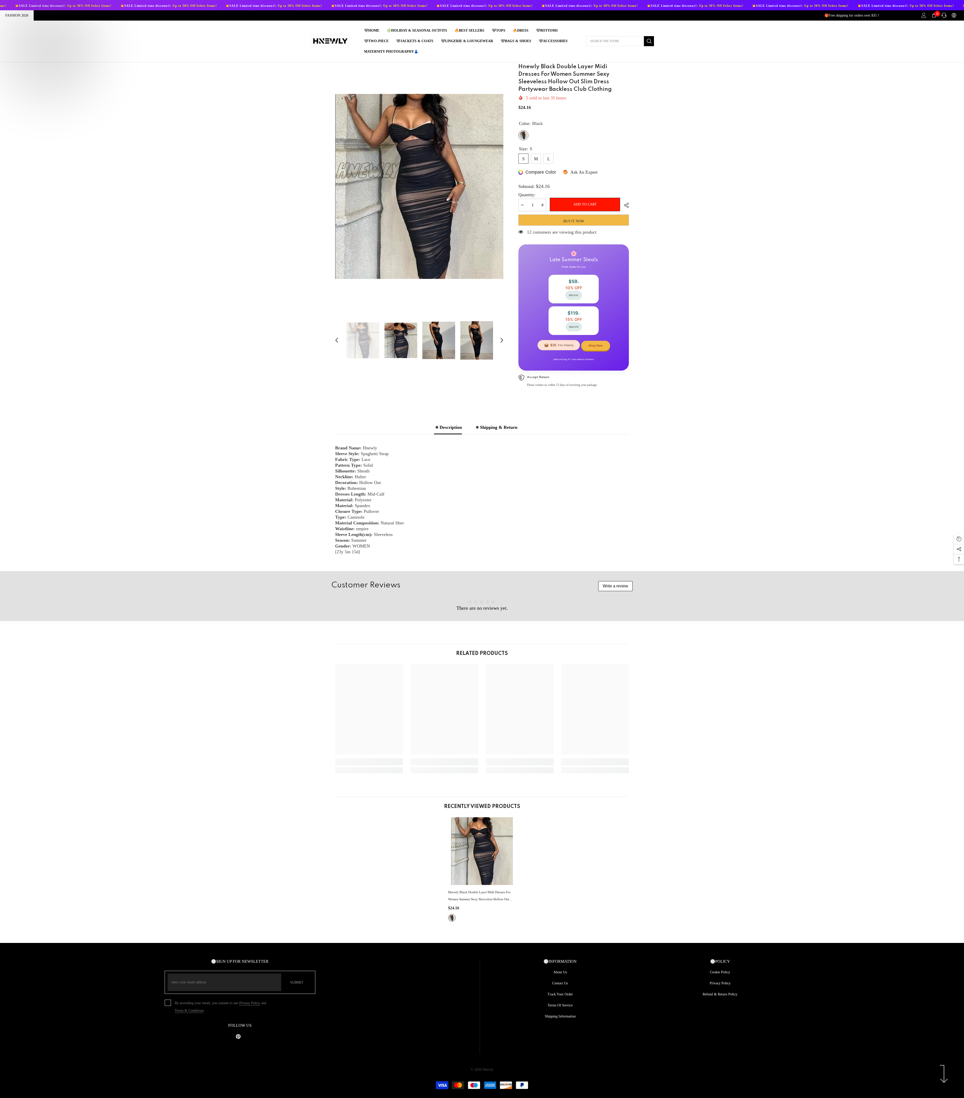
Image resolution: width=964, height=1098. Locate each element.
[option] (419, 186)
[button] (336, 340)
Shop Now (595, 345)
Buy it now (573, 221)
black (452, 918)
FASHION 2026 (16, 15)
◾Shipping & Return (495, 427)
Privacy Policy (249, 1003)
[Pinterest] (238, 1036)
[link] (369, 761)
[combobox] (615, 41)
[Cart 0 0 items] (933, 15)
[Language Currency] (953, 15)
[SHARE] (624, 205)
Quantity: (526, 194)
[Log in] (923, 15)
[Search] (620, 41)
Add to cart (585, 204)
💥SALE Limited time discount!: (105, 5)
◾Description (448, 427)
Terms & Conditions (189, 1010)
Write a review (615, 586)
